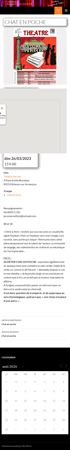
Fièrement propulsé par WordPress (17, 446)
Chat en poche (11, 322)
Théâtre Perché (12, 176)
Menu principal (66, 10)
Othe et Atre (14, 194)
